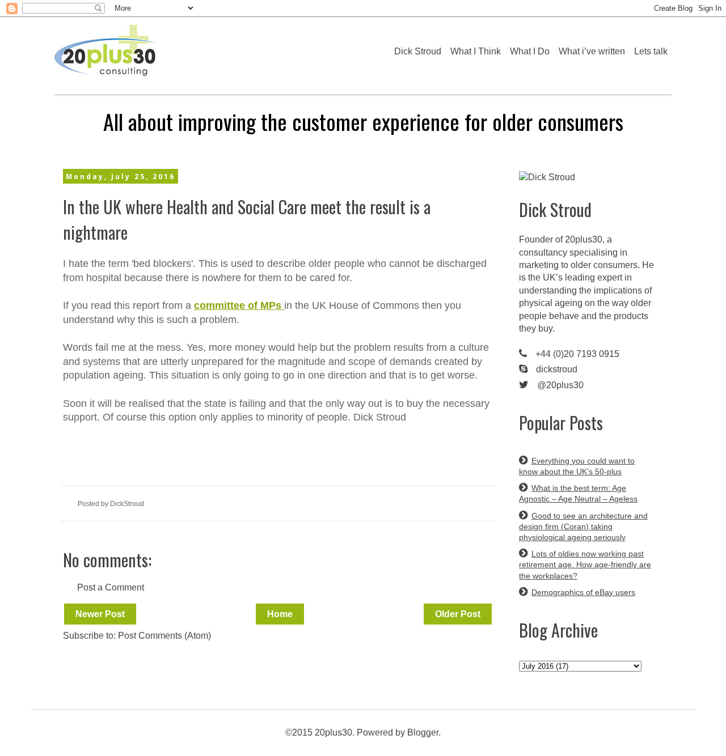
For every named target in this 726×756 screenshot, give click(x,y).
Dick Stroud (417, 51)
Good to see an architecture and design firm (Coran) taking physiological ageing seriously (583, 526)
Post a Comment (110, 587)
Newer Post (100, 614)
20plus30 (583, 239)
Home (280, 614)
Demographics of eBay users (583, 592)
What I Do (530, 51)
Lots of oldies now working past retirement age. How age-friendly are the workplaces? (585, 564)
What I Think (475, 51)
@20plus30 (560, 385)
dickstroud (556, 369)
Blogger (422, 732)
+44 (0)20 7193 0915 (577, 354)
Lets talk (651, 51)
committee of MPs (239, 305)
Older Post (457, 614)
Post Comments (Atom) (164, 635)
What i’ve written (592, 51)
